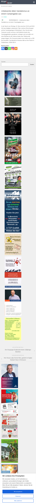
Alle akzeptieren (18, 491)
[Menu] (34, 2)
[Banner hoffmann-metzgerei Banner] (13, 163)
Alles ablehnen (18, 500)
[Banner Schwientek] (13, 232)
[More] (15, 48)
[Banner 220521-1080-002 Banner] (13, 95)
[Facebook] (2, 48)
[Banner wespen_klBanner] (13, 254)
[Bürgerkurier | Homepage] (8, 2)
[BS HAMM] (9, 413)
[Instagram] (12, 48)
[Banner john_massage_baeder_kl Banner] (13, 105)
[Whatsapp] (9, 48)
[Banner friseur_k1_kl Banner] (13, 134)
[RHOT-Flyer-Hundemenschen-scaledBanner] (9, 437)
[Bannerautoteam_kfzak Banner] (13, 188)
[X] (6, 48)
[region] (18, 488)
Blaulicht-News (6, 6)
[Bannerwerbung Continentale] (9, 387)
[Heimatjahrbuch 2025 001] (9, 462)
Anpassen (18, 496)
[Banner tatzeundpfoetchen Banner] (13, 283)
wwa (5, 17)
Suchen (3, 61)
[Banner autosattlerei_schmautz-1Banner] (13, 340)
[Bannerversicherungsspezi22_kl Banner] (13, 315)
